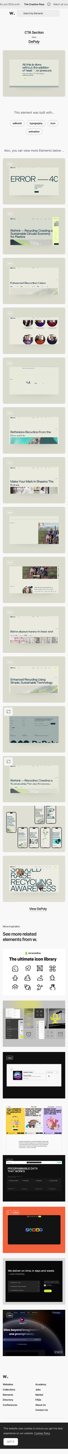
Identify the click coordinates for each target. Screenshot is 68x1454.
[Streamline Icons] (34, 972)
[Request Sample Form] (34, 231)
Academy (40, 1384)
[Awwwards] (12, 13)
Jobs (38, 1389)
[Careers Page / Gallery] (34, 530)
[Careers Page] (34, 480)
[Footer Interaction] (34, 729)
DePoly (34, 41)
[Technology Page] (34, 281)
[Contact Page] (34, 629)
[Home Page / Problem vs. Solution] (34, 779)
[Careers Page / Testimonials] (34, 580)
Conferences (10, 1404)
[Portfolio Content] (34, 1127)
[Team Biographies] (34, 331)
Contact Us (41, 1409)
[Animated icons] (34, 1178)
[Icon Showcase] (34, 1024)
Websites (8, 1384)
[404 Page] (34, 181)
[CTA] (34, 1281)
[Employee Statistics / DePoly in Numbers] (34, 380)
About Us (40, 1404)
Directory (8, 1399)
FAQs (38, 1399)
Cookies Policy (42, 1433)
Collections (9, 1389)
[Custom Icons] (34, 1230)
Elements (8, 1394)
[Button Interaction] (34, 1333)
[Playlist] (34, 1075)
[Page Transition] (34, 679)
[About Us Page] (34, 430)
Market (39, 1394)
